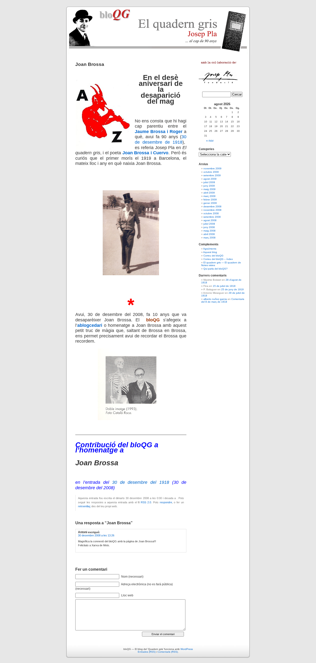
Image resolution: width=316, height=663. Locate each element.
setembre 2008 (212, 216)
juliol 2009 (209, 182)
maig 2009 (209, 189)
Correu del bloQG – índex (218, 259)
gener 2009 (210, 203)
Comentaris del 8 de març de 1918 (222, 300)
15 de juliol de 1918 (224, 286)
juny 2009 (209, 185)
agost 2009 (210, 178)
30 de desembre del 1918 (140, 482)
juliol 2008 (209, 223)
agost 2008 (210, 220)
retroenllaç (84, 506)
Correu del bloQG (213, 255)
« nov (210, 140)
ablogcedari (89, 325)
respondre (166, 502)
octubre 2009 (211, 172)
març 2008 (209, 237)
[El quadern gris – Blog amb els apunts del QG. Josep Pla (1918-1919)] (158, 29)
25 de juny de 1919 (232, 289)
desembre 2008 (212, 206)
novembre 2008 (212, 210)
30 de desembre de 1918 (160, 139)
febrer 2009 (210, 199)
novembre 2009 (212, 168)
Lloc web (127, 595)
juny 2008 (209, 227)
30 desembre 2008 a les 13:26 (96, 535)
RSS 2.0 (146, 502)
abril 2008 (209, 234)
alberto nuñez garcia (215, 299)
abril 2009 (209, 192)
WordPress (186, 649)
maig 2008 (209, 230)
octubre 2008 (211, 213)
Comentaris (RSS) (168, 651)
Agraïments (209, 248)
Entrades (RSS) (147, 651)
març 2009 (209, 196)
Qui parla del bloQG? (215, 268)
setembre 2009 (212, 175)
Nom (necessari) (132, 576)
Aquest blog (210, 252)
